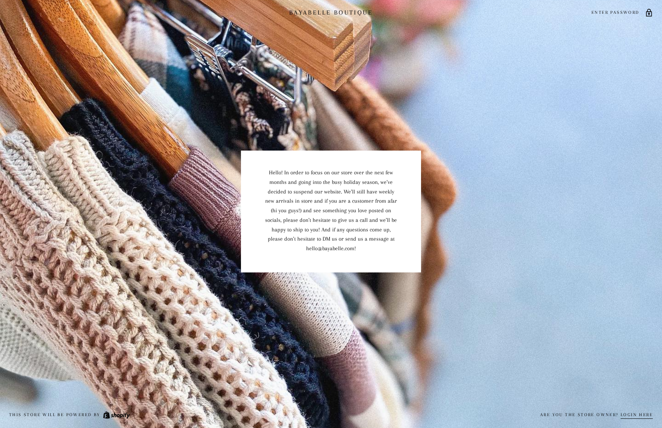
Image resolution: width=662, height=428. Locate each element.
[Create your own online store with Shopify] (116, 414)
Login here (637, 414)
